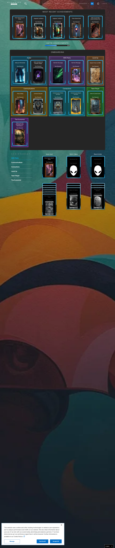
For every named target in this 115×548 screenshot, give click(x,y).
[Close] (61, 525)
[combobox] (108, 546)
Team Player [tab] (15, 176)
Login (104, 3)
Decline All (42, 541)
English (107, 546)
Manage (12, 541)
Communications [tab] (16, 162)
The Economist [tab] (16, 180)
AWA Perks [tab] (15, 158)
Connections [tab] (15, 167)
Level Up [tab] (14, 171)
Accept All (56, 541)
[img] (25, 3)
